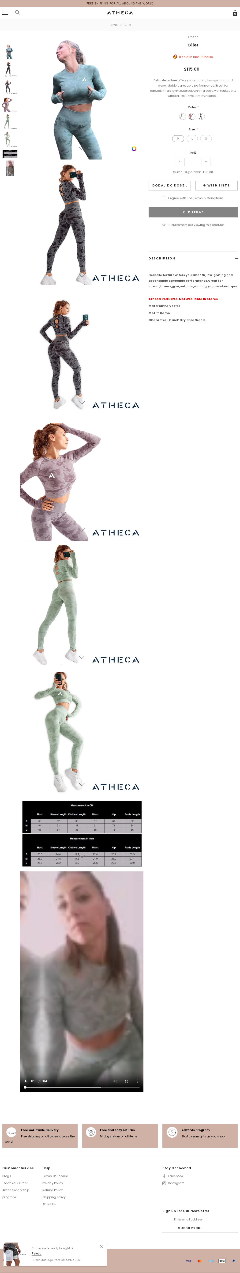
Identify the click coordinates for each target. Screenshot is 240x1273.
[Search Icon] (17, 13)
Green (182, 116)
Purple (191, 116)
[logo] (120, 13)
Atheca (193, 37)
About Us (49, 1204)
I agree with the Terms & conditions (196, 198)
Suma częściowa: (187, 172)
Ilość (193, 153)
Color (193, 107)
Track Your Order (15, 1183)
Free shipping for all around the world (119, 3)
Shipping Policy (54, 1197)
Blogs (6, 1176)
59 (169, 225)
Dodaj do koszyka (171, 185)
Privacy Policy (52, 1183)
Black (201, 116)
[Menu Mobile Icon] (5, 13)
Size (193, 129)
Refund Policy (52, 1190)
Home (113, 25)
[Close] (101, 1246)
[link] (134, 148)
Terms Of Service (55, 1176)
